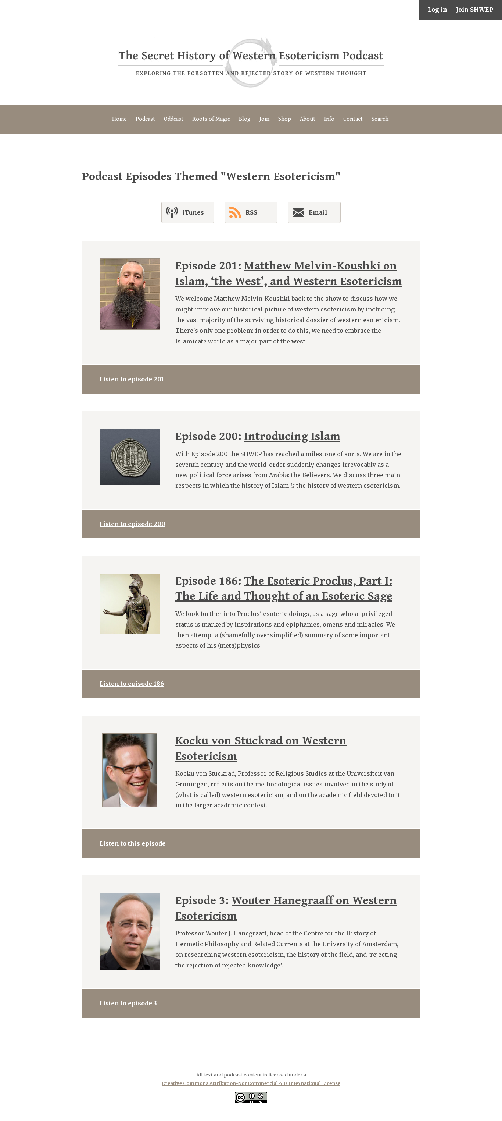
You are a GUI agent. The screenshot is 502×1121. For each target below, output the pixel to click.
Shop (284, 119)
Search (380, 119)
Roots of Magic (211, 119)
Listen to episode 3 (128, 1003)
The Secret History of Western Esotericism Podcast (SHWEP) (251, 62)
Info (329, 119)
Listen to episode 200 (132, 524)
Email (318, 212)
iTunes (193, 212)
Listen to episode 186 (132, 683)
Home (119, 119)
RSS (251, 212)
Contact (353, 119)
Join (264, 119)
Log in (437, 9)
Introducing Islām (292, 436)
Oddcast (173, 119)
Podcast (145, 119)
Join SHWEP (474, 9)
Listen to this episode (133, 843)
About (307, 119)
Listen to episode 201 (132, 379)
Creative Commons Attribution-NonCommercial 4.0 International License (251, 1083)
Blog (245, 119)
